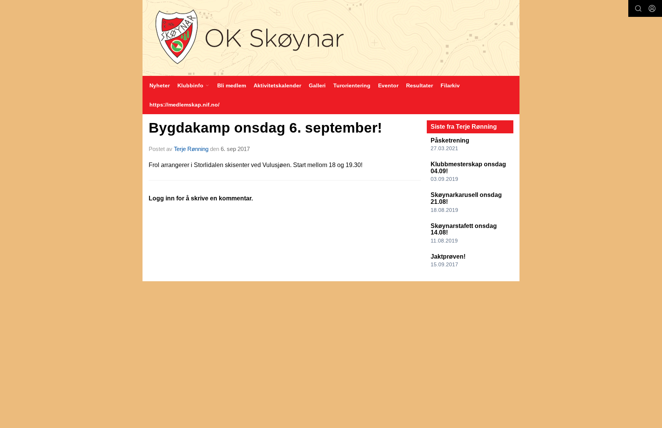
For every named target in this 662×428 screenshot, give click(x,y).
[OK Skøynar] (331, 38)
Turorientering (351, 85)
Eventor (388, 85)
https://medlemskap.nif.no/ (184, 105)
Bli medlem (231, 85)
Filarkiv (450, 85)
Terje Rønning (191, 149)
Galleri (317, 85)
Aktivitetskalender (277, 85)
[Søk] (638, 8)
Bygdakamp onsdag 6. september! (265, 128)
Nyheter (159, 85)
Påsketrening (450, 140)
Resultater (419, 85)
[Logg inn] (652, 8)
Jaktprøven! (448, 256)
